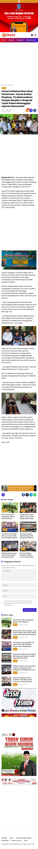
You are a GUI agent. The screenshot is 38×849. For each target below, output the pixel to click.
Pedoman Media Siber (23, 838)
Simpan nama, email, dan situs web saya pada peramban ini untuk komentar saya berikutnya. (18, 603)
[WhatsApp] (34, 494)
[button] (35, 35)
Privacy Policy (16, 841)
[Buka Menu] (32, 35)
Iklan (11, 838)
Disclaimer (5, 841)
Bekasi (4, 88)
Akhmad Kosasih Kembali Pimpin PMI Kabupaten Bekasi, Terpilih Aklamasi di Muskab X (27, 536)
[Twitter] (27, 494)
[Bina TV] (9, 35)
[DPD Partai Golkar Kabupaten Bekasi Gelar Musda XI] (10, 507)
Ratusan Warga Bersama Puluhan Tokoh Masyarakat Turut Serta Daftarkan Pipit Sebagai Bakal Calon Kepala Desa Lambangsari (27, 555)
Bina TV (3, 109)
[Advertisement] (19, 63)
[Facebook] (23, 494)
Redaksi (4, 838)
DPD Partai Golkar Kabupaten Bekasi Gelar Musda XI (8, 517)
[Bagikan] (34, 110)
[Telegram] (31, 494)
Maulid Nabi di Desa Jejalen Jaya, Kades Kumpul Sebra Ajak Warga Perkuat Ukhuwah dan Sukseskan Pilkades (27, 517)
